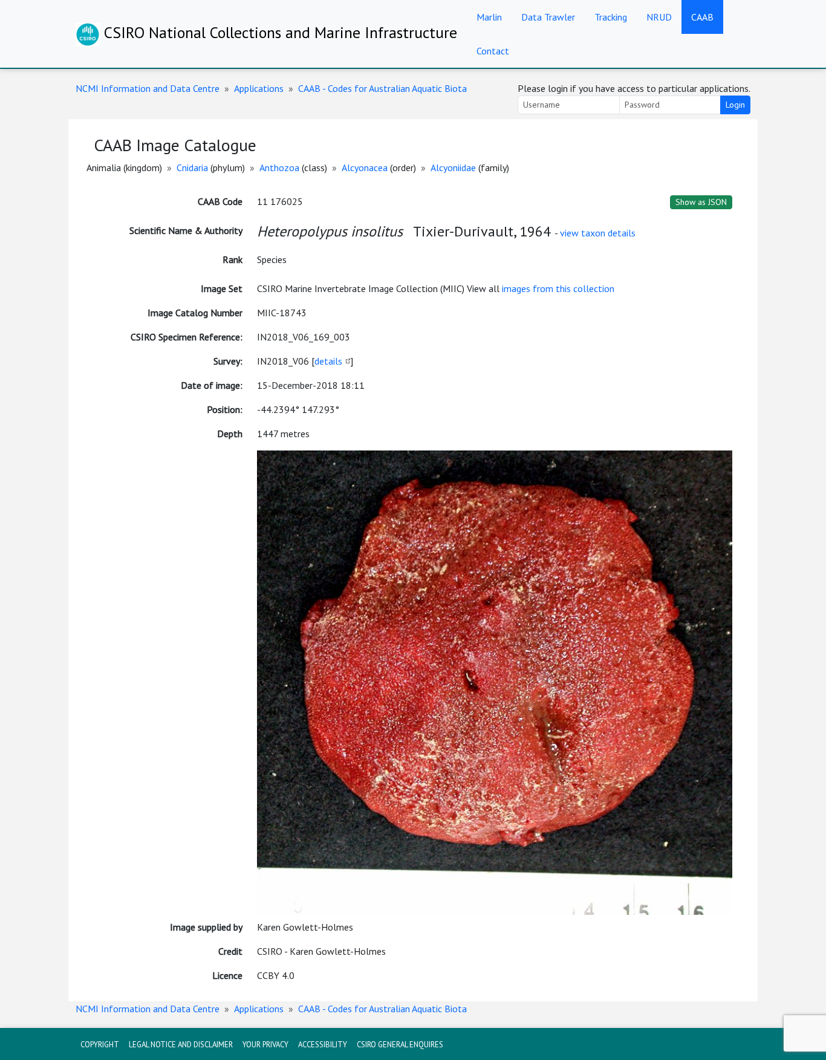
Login (735, 104)
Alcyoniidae (453, 167)
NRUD (659, 17)
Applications (259, 88)
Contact (492, 51)
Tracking (610, 17)
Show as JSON (701, 202)
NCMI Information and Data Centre (148, 88)
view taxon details (598, 233)
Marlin (489, 17)
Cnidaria (192, 167)
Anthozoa (279, 167)
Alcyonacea (365, 167)
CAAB (702, 17)
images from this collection (558, 288)
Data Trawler (548, 17)
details (328, 361)
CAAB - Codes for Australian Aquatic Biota (382, 88)
